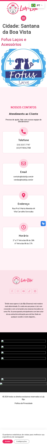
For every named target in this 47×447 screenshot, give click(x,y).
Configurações (21, 441)
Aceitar (7, 441)
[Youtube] (23, 291)
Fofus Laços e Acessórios (13, 42)
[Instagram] (18, 291)
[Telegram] (35, 291)
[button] (23, 18)
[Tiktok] (29, 291)
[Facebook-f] (12, 291)
